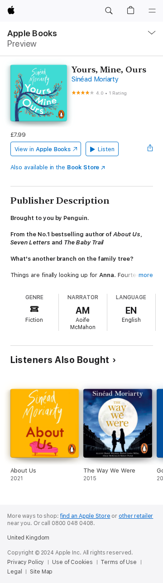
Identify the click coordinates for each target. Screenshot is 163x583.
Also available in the (55, 167)
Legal (14, 572)
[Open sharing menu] (150, 149)
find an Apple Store (85, 516)
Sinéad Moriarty (95, 79)
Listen (106, 149)
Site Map (41, 572)
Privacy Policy (25, 562)
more (146, 275)
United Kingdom (28, 538)
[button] (109, 11)
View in (42, 149)
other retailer (136, 516)
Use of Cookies (72, 562)
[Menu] (152, 11)
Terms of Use (119, 562)
